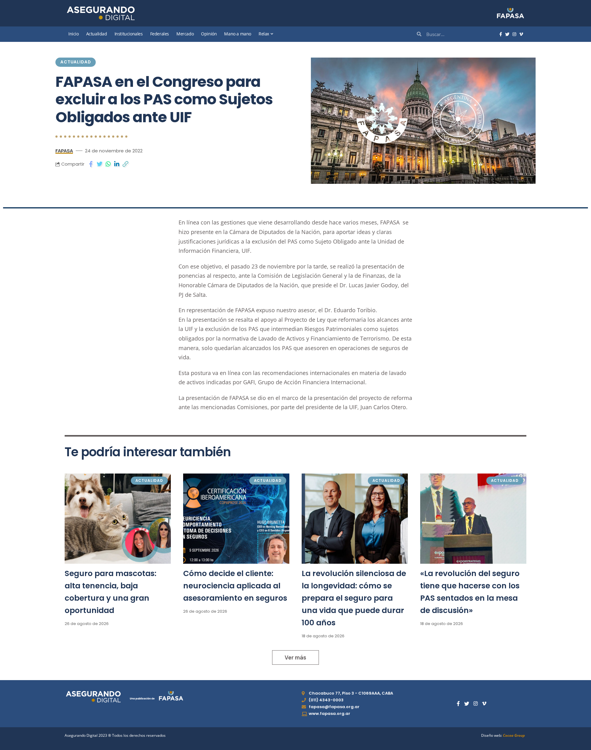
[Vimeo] (521, 34)
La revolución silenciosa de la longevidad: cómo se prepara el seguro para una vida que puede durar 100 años (354, 598)
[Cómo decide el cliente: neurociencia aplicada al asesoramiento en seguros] (236, 519)
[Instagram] (514, 34)
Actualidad (75, 62)
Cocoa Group (514, 735)
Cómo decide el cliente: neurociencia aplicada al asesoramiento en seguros (235, 585)
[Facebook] (501, 34)
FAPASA (64, 150)
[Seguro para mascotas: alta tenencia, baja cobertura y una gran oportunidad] (118, 519)
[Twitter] (507, 34)
